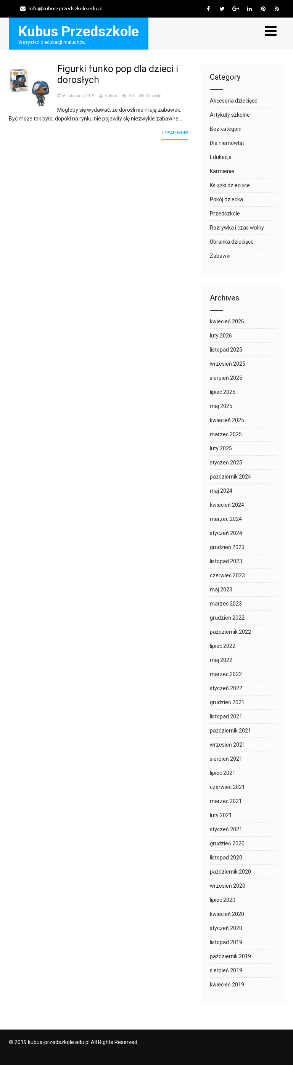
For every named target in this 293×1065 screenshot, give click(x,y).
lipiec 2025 (222, 392)
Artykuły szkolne (230, 115)
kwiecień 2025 (227, 420)
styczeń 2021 (226, 829)
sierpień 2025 (226, 378)
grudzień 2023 (227, 547)
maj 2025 (221, 406)
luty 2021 (221, 815)
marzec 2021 (226, 801)
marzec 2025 (226, 434)
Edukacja (221, 157)
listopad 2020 (226, 858)
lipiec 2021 (222, 773)
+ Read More (174, 132)
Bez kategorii (225, 129)
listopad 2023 (226, 561)
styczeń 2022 (226, 688)
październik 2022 (230, 632)
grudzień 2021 (227, 702)
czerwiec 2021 (227, 787)
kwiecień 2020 (227, 914)
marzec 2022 (226, 674)
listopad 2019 (226, 942)
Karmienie (222, 171)
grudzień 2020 (227, 843)
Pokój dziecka (226, 199)
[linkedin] (249, 9)
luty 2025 (221, 448)
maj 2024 (221, 491)
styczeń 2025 (226, 462)
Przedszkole (225, 213)
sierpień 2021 (226, 759)
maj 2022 (221, 660)
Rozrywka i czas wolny (237, 228)
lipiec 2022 (222, 646)
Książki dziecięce (230, 185)
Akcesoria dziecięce (234, 101)
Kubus (111, 95)
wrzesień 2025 (227, 364)
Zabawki (153, 95)
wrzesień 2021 (227, 745)
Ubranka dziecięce (232, 242)
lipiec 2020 (222, 900)
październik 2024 (230, 477)
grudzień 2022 (227, 618)
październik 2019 (230, 956)
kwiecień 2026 (227, 321)
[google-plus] (236, 9)
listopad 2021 (226, 716)
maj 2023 (221, 589)
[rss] (277, 9)
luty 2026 (221, 336)
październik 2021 (230, 731)
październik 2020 (230, 872)
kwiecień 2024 (227, 505)
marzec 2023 (226, 604)
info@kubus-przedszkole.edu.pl (66, 8)
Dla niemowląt (227, 143)
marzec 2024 (226, 519)
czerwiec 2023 (227, 575)
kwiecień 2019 (227, 984)
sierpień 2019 (226, 970)
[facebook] (208, 9)
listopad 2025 (226, 350)
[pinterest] (263, 9)
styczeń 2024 (226, 533)
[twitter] (222, 9)
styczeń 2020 (226, 928)
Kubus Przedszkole (78, 31)
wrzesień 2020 (227, 886)
